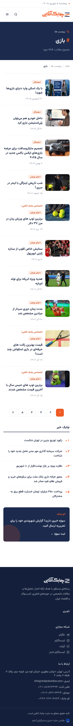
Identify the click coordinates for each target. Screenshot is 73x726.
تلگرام (62, 635)
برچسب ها (56, 66)
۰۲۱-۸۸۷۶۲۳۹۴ (48, 687)
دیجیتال (37, 82)
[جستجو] (15, 14)
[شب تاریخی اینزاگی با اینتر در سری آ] (57, 185)
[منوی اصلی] (7, 14)
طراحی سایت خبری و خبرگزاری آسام (48, 720)
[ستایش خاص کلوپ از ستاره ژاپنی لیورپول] (57, 251)
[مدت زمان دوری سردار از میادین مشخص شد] (57, 311)
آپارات (62, 646)
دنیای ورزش (35, 176)
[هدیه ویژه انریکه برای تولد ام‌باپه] (57, 281)
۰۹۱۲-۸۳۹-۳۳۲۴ (51, 693)
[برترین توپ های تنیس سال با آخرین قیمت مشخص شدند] (57, 384)
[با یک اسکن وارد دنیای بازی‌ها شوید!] (57, 90)
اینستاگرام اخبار (57, 652)
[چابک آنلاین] (56, 14)
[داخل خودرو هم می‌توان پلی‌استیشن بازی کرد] (57, 120)
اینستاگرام (60, 641)
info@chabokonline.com (48, 681)
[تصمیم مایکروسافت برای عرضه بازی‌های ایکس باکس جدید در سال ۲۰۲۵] (57, 153)
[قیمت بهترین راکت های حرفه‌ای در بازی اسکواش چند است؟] (57, 346)
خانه (67, 66)
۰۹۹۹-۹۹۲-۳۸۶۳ (48, 699)
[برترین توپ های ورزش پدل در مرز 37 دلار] (57, 218)
